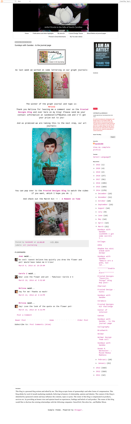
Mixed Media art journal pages (96, 33)
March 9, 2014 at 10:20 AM (32, 266)
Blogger (78, 410)
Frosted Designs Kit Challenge (106, 305)
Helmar (101, 334)
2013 (98, 368)
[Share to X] (54, 242)
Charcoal (102, 286)
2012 (98, 371)
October (102, 201)
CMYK (100, 245)
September (103, 205)
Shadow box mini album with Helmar (106, 251)
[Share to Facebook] (56, 242)
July (100, 212)
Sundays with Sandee (104, 296)
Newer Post (20, 320)
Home (27, 33)
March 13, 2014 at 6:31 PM (32, 310)
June (100, 216)
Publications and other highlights (43, 33)
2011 (98, 375)
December (103, 194)
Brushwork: (103, 330)
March (101, 227)
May (100, 219)
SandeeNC (99, 144)
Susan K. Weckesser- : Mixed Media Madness (105, 352)
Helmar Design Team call (104, 338)
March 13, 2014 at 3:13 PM (32, 295)
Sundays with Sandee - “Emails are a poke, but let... (105, 260)
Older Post (83, 320)
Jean (21, 256)
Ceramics (102, 301)
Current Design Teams (76, 33)
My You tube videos (76, 36)
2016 (98, 183)
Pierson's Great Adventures (57, 36)
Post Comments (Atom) (40, 324)
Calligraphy (103, 327)
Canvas (101, 316)
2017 (98, 179)
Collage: (102, 242)
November (103, 197)
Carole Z (23, 274)
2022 (98, 165)
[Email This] (51, 242)
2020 (98, 168)
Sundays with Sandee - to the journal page (106, 321)
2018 (98, 176)
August (102, 208)
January (102, 363)
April (101, 223)
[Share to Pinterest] (58, 242)
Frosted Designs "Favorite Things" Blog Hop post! (106, 279)
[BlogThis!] (53, 242)
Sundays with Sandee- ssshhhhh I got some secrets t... (106, 234)
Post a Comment (24, 315)
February (103, 360)
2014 (98, 190)
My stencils (61, 33)
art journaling (30, 245)
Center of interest (102, 311)
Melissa (22, 288)
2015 (98, 187)
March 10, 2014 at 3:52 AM (32, 280)
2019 (98, 172)
